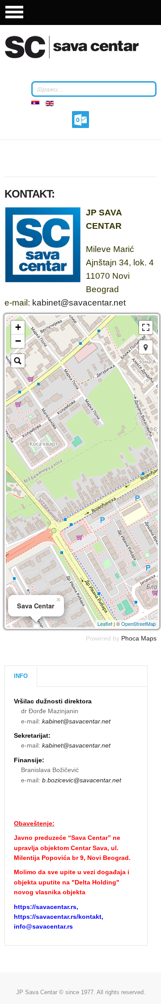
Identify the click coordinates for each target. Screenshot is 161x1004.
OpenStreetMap (138, 623)
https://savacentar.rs (45, 906)
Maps (149, 638)
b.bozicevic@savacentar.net (81, 780)
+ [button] (18, 327)
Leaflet (104, 623)
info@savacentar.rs (43, 926)
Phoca (130, 638)
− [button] (18, 341)
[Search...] (18, 361)
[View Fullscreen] (146, 327)
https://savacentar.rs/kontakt (58, 916)
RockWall (82, 47)
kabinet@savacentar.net (79, 302)
